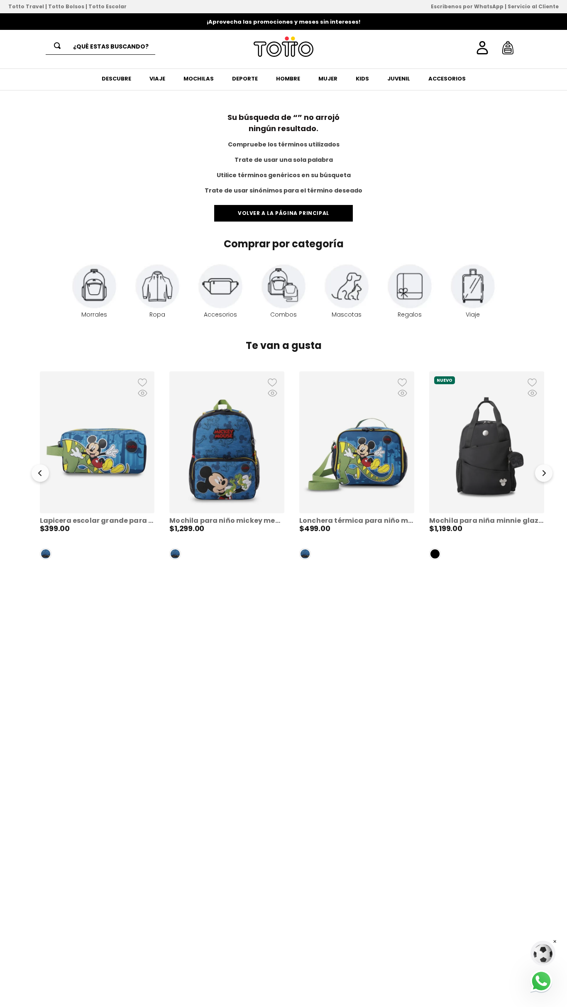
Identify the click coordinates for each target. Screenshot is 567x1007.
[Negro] (435, 554)
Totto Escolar (107, 6)
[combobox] (100, 47)
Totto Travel (26, 6)
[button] (40, 475)
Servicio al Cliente (533, 6)
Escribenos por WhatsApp (467, 6)
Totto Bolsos (66, 6)
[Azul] (45, 554)
